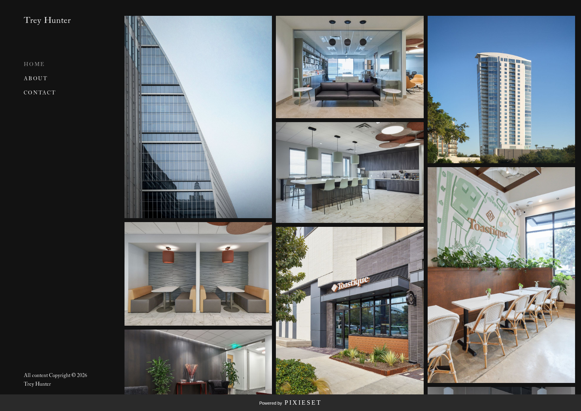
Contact (40, 93)
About (36, 79)
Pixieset (303, 402)
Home (34, 65)
